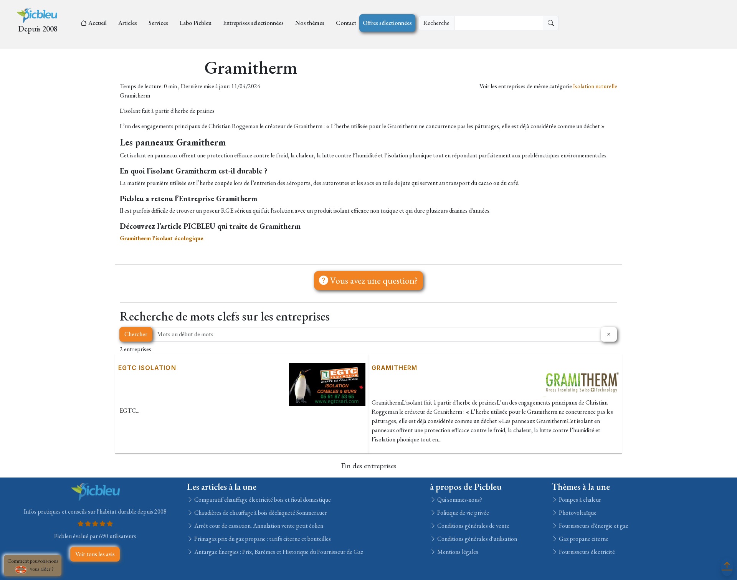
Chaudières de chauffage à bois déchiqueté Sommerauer (260, 513)
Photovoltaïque (577, 513)
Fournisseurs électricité (586, 552)
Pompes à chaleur (579, 500)
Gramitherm (394, 368)
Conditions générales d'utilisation (476, 539)
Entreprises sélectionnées (253, 23)
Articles (127, 23)
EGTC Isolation (147, 368)
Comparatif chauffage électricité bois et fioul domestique (262, 500)
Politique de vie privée (462, 513)
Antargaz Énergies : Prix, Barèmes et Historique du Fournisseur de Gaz (278, 552)
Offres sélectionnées (387, 23)
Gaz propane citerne (583, 539)
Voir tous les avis (95, 554)
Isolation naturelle (595, 86)
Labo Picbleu (196, 23)
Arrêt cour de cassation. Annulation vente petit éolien (258, 526)
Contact (346, 23)
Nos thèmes (309, 23)
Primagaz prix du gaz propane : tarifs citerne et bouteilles (262, 539)
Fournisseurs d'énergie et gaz (593, 526)
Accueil (97, 23)
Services (158, 23)
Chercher (135, 334)
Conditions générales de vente (472, 526)
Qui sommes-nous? (459, 500)
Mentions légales (457, 552)
